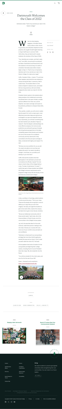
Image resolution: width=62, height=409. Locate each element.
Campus (31, 295)
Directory (7, 371)
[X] (8, 402)
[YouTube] (14, 402)
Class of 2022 (17, 305)
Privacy (30, 398)
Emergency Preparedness (22, 367)
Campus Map (7, 381)
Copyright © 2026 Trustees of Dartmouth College (15, 398)
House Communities (28, 305)
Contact (6, 363)
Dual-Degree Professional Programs (20, 391)
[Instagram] (11, 402)
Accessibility (21, 376)
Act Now (37, 375)
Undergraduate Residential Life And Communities (27, 392)
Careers (20, 363)
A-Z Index (38, 398)
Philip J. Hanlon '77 (42, 305)
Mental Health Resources (22, 372)
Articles (31, 11)
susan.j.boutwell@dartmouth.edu (28, 263)
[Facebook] (5, 402)
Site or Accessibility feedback (49, 398)
